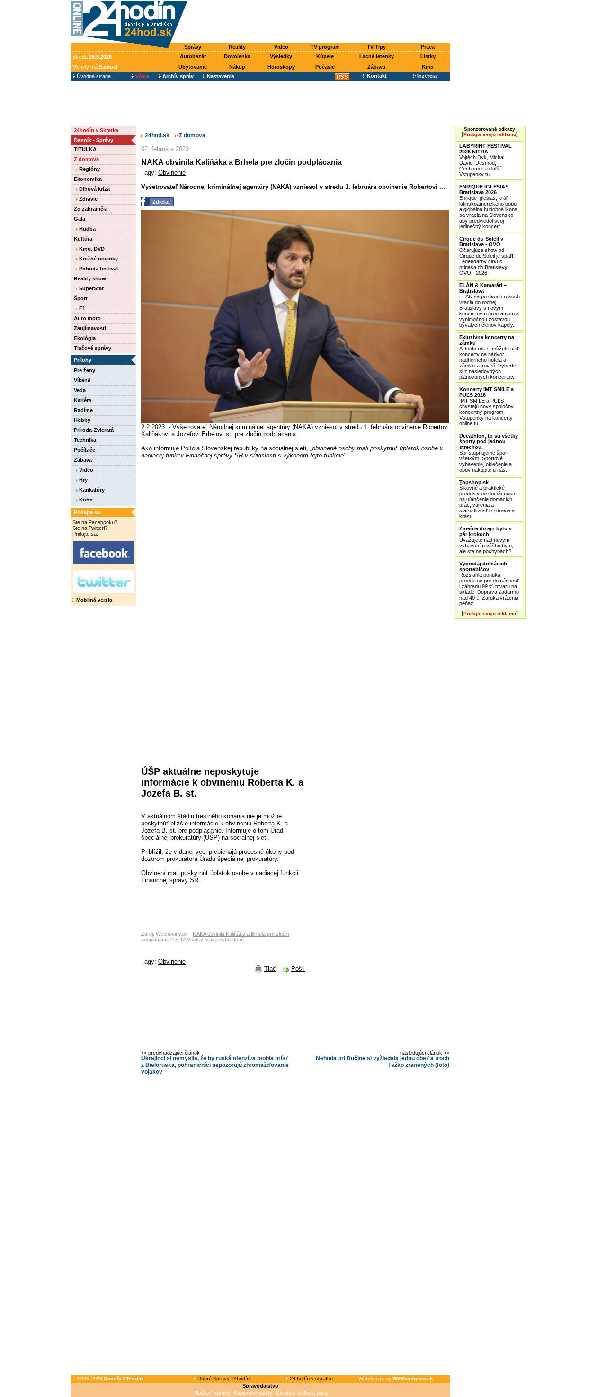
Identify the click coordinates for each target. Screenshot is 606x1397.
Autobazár (193, 56)
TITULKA (85, 149)
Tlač (270, 968)
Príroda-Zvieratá (94, 430)
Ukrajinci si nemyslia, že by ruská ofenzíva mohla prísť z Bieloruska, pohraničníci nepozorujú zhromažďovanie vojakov (215, 1065)
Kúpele (325, 56)
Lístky (428, 56)
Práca (428, 47)
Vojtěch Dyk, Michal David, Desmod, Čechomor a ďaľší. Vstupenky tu (485, 160)
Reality (237, 47)
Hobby (82, 420)
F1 (81, 308)
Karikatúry (91, 490)
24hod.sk (156, 135)
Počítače (84, 450)
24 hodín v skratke (310, 1378)
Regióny (89, 169)
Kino (428, 67)
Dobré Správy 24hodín (223, 1378)
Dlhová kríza (94, 189)
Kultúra (83, 239)
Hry (83, 480)
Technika (85, 440)
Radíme (83, 410)
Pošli (298, 968)
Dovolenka (237, 56)
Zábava (376, 67)
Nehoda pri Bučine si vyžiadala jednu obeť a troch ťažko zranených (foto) (382, 1061)
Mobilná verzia (93, 600)
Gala (79, 219)
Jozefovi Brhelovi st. (205, 434)
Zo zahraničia (90, 209)
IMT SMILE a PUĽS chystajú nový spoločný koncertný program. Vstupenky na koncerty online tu (486, 406)
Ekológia (85, 338)
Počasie (325, 67)
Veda (80, 390)
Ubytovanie (192, 67)
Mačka (202, 1393)
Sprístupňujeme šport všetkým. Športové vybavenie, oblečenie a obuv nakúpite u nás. (488, 453)
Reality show (90, 278)
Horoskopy (281, 67)
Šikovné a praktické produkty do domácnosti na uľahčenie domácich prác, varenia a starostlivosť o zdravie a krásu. (487, 499)
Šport (81, 298)
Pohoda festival (98, 268)
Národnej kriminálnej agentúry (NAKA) (261, 426)
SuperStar (91, 288)
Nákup (237, 67)
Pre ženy (84, 370)
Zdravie (88, 199)
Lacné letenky (376, 56)
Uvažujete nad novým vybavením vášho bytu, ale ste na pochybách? (486, 540)
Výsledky (281, 56)
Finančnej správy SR (214, 455)
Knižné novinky (98, 258)
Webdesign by (395, 1378)
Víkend (82, 380)
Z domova (86, 159)
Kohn (85, 499)
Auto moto (87, 318)
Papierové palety (253, 1393)
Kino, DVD (91, 248)
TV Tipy (376, 47)
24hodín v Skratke (96, 130)
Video (281, 47)
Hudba (87, 229)
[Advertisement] (321, 22)
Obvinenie (172, 172)
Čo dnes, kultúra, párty (302, 1393)
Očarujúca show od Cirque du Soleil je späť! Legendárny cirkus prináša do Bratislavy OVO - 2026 (486, 256)
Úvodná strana (93, 76)
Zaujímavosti (90, 328)
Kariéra (82, 400)
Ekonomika (88, 179)
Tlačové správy (92, 348)
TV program (325, 47)
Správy (192, 47)
